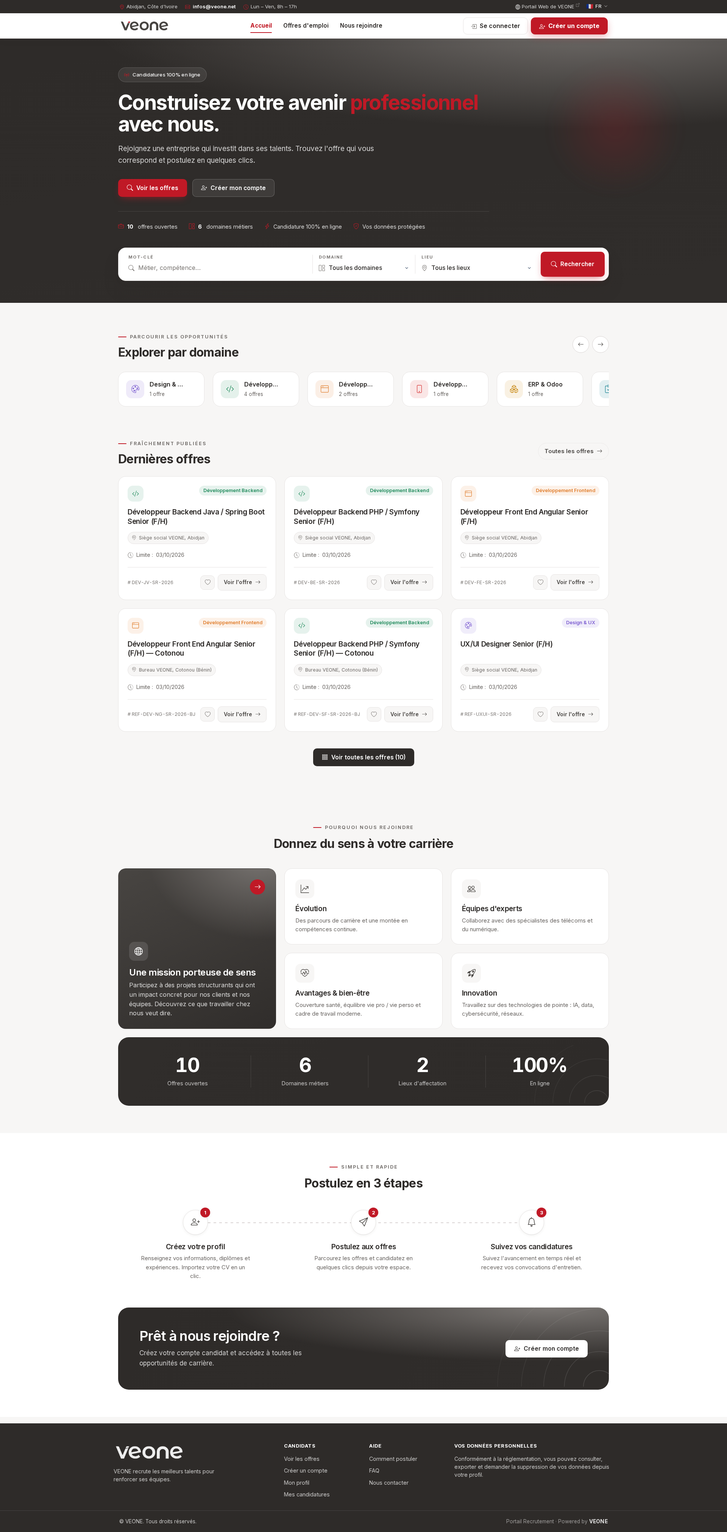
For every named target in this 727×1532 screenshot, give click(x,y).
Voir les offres (157, 188)
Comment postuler (393, 1459)
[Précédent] (581, 344)
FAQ (374, 1470)
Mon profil (296, 1482)
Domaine (331, 257)
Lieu (427, 257)
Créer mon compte (238, 188)
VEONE (598, 1521)
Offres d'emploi (306, 25)
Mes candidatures (307, 1494)
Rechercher (577, 264)
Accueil (261, 25)
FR (594, 6)
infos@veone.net (214, 6)
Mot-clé (140, 257)
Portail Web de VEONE (548, 6)
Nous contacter (389, 1482)
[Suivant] (600, 344)
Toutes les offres (569, 451)
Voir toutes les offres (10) (368, 757)
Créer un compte (573, 26)
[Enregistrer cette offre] (207, 582)
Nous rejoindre (361, 25)
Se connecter (500, 26)
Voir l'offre (238, 582)
